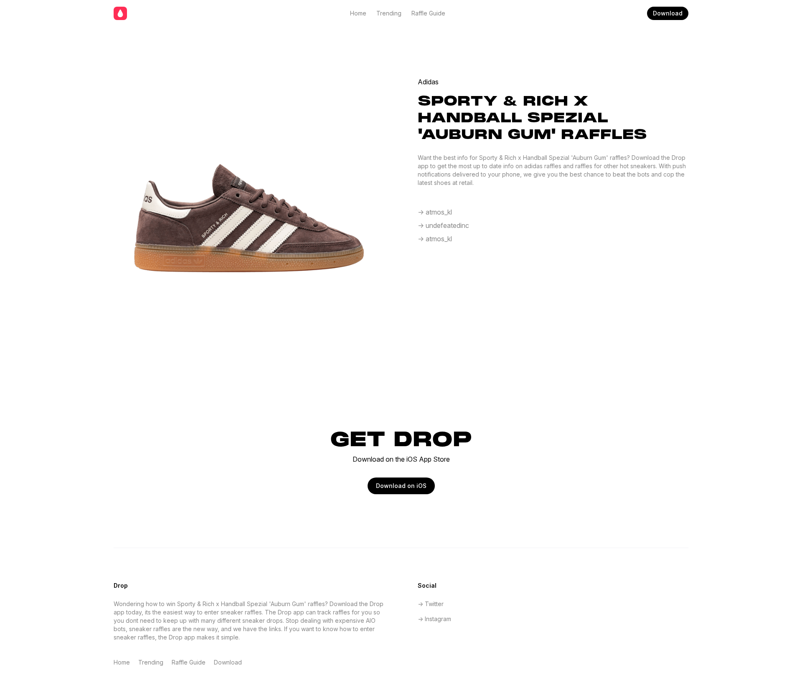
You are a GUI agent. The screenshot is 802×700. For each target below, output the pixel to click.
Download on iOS (401, 485)
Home (358, 13)
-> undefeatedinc (443, 225)
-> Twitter (431, 603)
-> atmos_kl (435, 212)
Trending (388, 13)
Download (668, 13)
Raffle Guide (428, 13)
